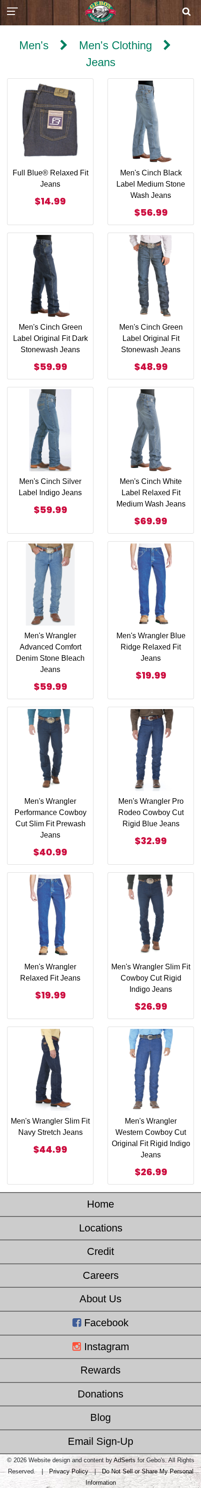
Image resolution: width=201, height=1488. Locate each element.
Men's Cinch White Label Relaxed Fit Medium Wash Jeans (151, 492)
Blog (100, 1417)
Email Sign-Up (100, 1441)
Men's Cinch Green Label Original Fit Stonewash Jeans (151, 338)
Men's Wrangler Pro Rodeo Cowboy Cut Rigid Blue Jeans (151, 812)
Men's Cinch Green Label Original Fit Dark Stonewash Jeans (50, 338)
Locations (100, 1228)
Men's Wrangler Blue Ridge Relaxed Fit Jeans (151, 647)
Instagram (105, 1346)
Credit (100, 1251)
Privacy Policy (68, 1471)
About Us (100, 1299)
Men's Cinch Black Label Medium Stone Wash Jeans (150, 184)
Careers (101, 1275)
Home (100, 1204)
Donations (100, 1394)
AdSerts (125, 1460)
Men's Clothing (115, 45)
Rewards (100, 1370)
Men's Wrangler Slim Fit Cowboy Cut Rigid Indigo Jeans (150, 978)
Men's (34, 45)
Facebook (105, 1323)
